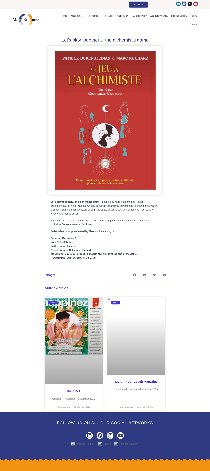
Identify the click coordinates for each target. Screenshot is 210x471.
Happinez (73, 391)
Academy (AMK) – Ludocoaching (168, 15)
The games (93, 15)
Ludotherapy (139, 15)
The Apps (108, 15)
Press (193, 15)
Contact (194, 24)
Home (63, 15)
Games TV (123, 15)
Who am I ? (77, 15)
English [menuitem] (107, 444)
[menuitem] (82, 444)
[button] (134, 274)
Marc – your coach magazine (136, 381)
